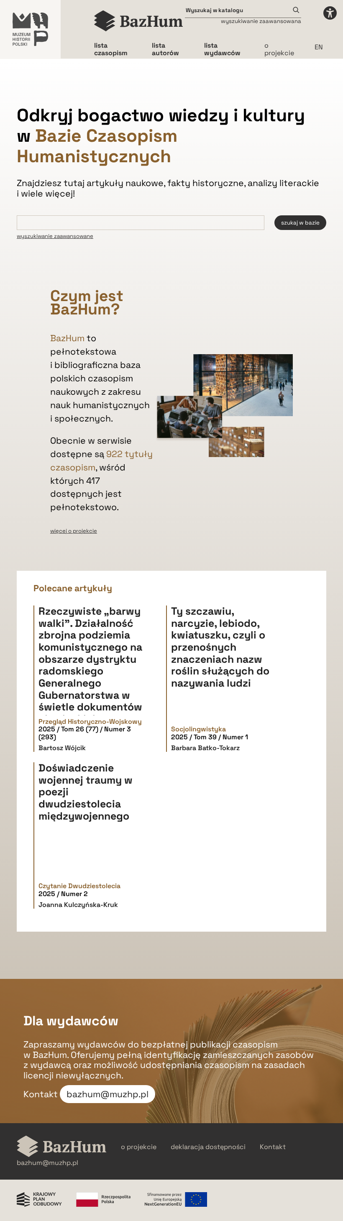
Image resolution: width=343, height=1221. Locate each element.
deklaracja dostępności (208, 1147)
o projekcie (279, 49)
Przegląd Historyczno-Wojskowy (90, 721)
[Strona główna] (138, 21)
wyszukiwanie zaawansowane (55, 236)
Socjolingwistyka (198, 729)
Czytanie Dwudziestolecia (79, 886)
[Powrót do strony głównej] (62, 1147)
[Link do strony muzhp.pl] (30, 29)
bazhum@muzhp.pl (107, 1094)
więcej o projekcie (73, 530)
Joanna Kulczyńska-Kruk (78, 904)
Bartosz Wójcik (62, 747)
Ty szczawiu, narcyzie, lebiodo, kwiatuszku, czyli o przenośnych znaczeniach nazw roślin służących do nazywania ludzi (220, 647)
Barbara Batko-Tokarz (205, 747)
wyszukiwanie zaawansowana (261, 21)
